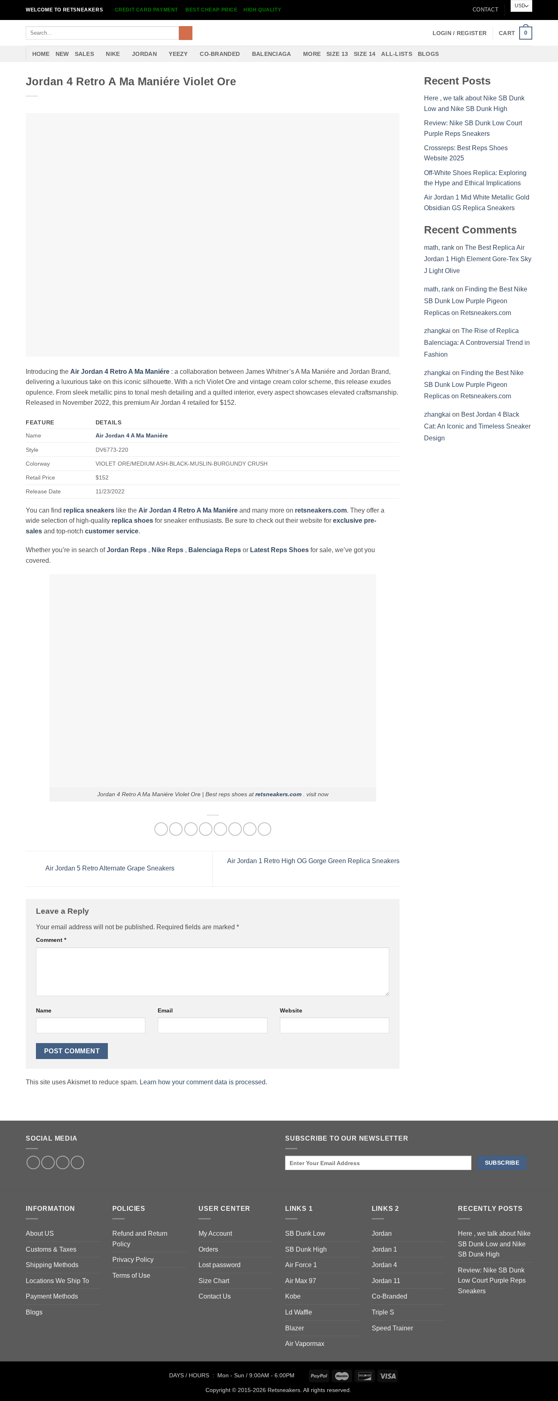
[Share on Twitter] (176, 829)
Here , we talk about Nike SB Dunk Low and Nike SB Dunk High (494, 1244)
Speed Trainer (392, 1328)
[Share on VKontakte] (220, 829)
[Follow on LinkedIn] (62, 1162)
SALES (84, 54)
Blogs (428, 54)
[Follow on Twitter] (48, 1162)
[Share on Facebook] (161, 829)
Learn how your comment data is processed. (203, 1082)
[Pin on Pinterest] (205, 829)
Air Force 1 (301, 1264)
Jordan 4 (384, 1264)
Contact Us (215, 1296)
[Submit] (185, 33)
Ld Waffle (298, 1312)
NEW (62, 54)
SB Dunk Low (305, 1233)
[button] (460, 33)
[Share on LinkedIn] (235, 829)
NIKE (113, 54)
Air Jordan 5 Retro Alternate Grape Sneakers (109, 868)
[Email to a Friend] (191, 829)
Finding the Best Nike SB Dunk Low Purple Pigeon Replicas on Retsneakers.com (475, 301)
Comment (51, 940)
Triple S (383, 1312)
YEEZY (178, 54)
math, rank (439, 247)
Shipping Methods (52, 1264)
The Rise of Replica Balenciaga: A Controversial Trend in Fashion (477, 342)
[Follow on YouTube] (77, 1162)
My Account (215, 1233)
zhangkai (437, 330)
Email (165, 1010)
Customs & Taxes (51, 1249)
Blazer (294, 1328)
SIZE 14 (364, 54)
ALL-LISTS (396, 54)
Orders (208, 1249)
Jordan (382, 1233)
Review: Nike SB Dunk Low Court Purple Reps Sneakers (492, 1280)
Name (43, 1010)
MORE (312, 54)
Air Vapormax (304, 1343)
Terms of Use (131, 1275)
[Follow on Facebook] (33, 1162)
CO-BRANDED (220, 54)
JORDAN (144, 54)
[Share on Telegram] (264, 829)
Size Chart (214, 1280)
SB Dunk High (306, 1249)
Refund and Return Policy (139, 1239)
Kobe (293, 1296)
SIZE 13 (337, 54)
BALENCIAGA (271, 54)
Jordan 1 (384, 1249)
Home (41, 54)
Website (291, 1010)
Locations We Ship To (57, 1280)
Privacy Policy (133, 1259)
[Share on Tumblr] (250, 829)
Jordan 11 (386, 1280)
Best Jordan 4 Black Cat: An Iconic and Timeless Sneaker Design (477, 426)
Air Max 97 (300, 1280)
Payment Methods (52, 1296)
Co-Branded (389, 1296)
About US (40, 1233)
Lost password (220, 1264)
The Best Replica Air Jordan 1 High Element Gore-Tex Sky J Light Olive (477, 259)
